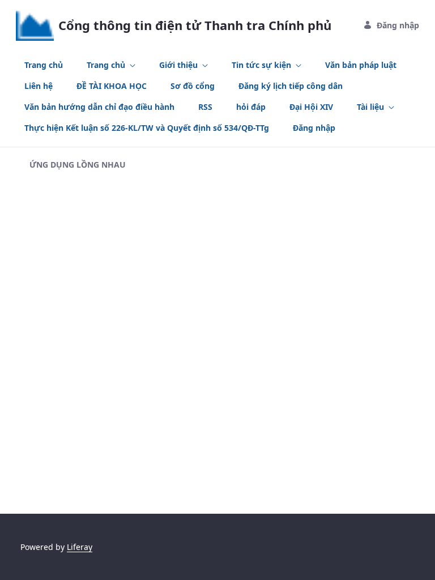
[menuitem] (43, 64)
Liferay (79, 546)
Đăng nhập (398, 25)
